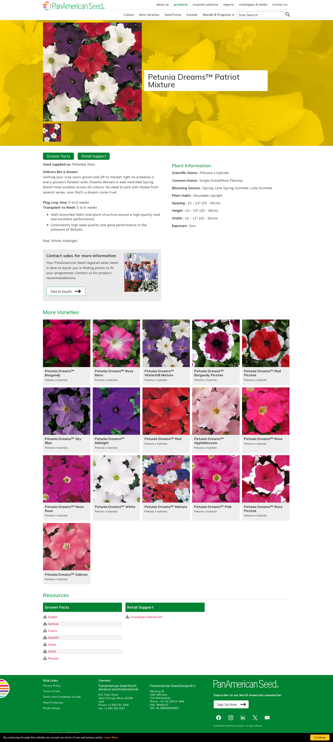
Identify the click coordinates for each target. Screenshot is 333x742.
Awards (192, 15)
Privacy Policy (52, 685)
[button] (219, 15)
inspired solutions (205, 4)
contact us (280, 4)
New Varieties (149, 15)
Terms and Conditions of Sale (62, 697)
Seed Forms (173, 15)
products (181, 4)
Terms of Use (51, 691)
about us (162, 4)
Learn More (111, 737)
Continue (319, 737)
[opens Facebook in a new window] (220, 717)
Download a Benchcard (146, 617)
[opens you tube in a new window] (268, 717)
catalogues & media (253, 4)
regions (228, 4)
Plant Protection (53, 702)
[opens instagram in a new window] (232, 717)
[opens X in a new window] (256, 717)
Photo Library (51, 708)
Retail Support (93, 156)
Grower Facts (58, 156)
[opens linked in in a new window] (244, 717)
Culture (129, 15)
